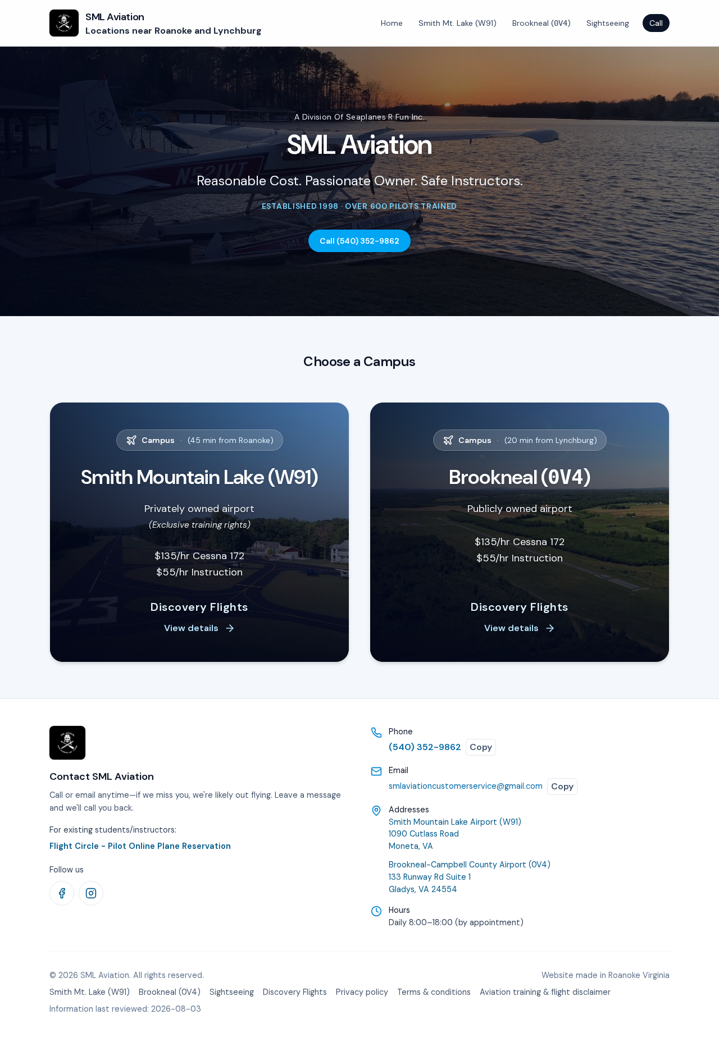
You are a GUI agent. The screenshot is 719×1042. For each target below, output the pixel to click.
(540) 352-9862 (425, 747)
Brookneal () (541, 23)
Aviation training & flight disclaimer (545, 992)
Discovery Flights (295, 992)
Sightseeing (607, 23)
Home (392, 23)
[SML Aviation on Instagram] (91, 893)
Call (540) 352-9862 (359, 241)
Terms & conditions (434, 992)
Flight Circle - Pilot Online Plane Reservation (140, 846)
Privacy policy (362, 992)
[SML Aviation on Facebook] (61, 893)
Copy (481, 747)
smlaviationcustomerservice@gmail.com (466, 786)
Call (656, 23)
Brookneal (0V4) (170, 992)
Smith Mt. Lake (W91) (457, 23)
